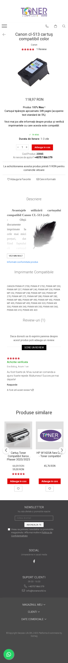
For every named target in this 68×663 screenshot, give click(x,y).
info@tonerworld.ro (36, 590)
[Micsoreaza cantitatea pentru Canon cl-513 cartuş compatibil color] (18, 147)
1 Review (41, 49)
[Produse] (5, 27)
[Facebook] (34, 561)
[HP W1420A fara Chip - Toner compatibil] (50, 435)
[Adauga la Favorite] (18, 488)
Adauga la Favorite (20, 179)
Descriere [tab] (34, 199)
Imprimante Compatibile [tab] (34, 272)
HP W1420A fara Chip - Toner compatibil (49, 454)
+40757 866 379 (36, 586)
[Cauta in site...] (64, 26)
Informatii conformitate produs (22, 262)
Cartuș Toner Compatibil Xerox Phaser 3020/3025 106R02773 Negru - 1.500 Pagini (18, 456)
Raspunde (12, 384)
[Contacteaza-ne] (47, 26)
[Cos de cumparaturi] (55, 26)
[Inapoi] (2, 35)
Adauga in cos (42, 147)
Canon (34, 44)
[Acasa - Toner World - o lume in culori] (34, 11)
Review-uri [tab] (34, 320)
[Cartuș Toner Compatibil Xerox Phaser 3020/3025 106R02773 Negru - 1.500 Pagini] (18, 435)
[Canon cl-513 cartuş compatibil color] (34, 72)
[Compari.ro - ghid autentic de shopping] (34, 649)
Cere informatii (47, 179)
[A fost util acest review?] (33, 390)
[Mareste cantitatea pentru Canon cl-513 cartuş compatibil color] (27, 147)
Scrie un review (34, 347)
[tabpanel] (34, 72)
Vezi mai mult (16, 256)
